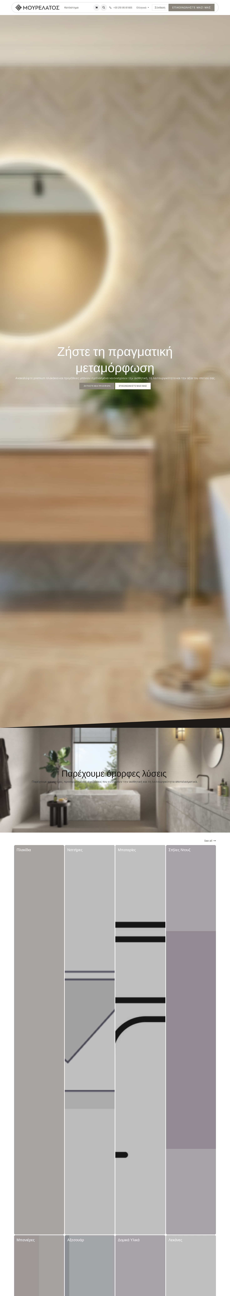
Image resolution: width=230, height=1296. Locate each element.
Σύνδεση (160, 7)
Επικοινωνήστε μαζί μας (191, 7)
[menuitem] (71, 7)
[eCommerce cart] (96, 7)
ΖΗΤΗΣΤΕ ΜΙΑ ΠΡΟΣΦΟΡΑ (97, 386)
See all (208, 840)
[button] (103, 7)
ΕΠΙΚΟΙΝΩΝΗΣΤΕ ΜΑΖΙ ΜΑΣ (133, 386)
